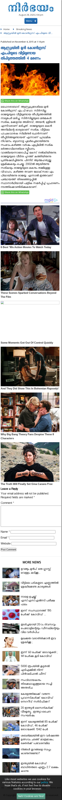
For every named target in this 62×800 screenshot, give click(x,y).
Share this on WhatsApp (17, 101)
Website (6, 544)
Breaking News (24, 29)
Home (6, 29)
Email (4, 538)
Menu (29, 20)
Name (5, 532)
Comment (7, 504)
